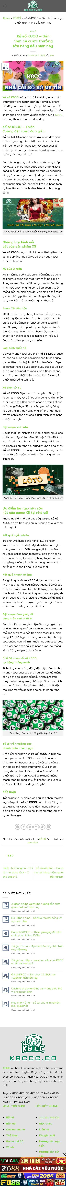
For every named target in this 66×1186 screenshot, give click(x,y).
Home (6, 18)
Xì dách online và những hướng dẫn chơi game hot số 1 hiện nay (35, 905)
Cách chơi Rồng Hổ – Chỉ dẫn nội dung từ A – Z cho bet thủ (18, 872)
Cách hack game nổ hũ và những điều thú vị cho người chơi (36, 990)
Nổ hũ (10, 1117)
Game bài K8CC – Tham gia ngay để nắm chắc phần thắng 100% (36, 934)
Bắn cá (11, 1123)
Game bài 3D (15, 1141)
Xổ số (10, 1147)
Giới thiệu (45, 1123)
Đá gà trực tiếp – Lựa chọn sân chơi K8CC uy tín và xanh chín (37, 962)
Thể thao (12, 1135)
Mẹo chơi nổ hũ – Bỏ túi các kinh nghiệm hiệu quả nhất (35, 1004)
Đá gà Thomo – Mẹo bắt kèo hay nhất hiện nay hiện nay (37, 948)
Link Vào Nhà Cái (49, 1117)
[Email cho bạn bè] (36, 827)
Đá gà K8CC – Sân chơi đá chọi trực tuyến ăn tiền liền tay (33, 976)
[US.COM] (33, 6)
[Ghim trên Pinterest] (42, 827)
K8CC (58, 114)
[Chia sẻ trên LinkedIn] (48, 827)
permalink (33, 842)
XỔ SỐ (17, 18)
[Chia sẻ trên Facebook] (24, 827)
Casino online (15, 1129)
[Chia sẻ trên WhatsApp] (17, 827)
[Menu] (5, 6)
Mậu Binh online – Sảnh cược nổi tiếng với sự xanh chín (36, 919)
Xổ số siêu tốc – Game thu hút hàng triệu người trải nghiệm (48, 872)
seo (52, 55)
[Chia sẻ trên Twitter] (30, 827)
